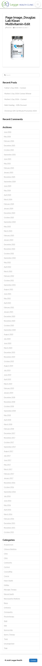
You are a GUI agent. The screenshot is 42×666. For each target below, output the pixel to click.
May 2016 (7, 505)
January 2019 (8, 393)
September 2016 (10, 492)
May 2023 (7, 226)
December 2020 (9, 316)
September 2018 (10, 411)
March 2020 (8, 348)
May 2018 (7, 415)
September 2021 (10, 285)
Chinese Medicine (10, 549)
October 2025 (9, 150)
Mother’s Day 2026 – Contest (15, 99)
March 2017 (8, 469)
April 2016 (7, 510)
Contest (7, 567)
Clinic (6, 558)
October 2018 (9, 406)
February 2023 (9, 235)
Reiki (5, 621)
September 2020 (10, 330)
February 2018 (9, 429)
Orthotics (7, 607)
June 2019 (7, 375)
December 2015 (9, 523)
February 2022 (9, 276)
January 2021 (8, 312)
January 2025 (8, 172)
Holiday (6, 585)
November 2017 (9, 438)
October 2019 (9, 361)
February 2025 (9, 168)
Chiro (6, 554)
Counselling (8, 572)
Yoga (5, 648)
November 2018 (9, 402)
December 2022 (9, 244)
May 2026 (7, 136)
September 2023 (10, 222)
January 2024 (8, 208)
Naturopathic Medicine (12, 599)
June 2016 (7, 501)
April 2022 (7, 267)
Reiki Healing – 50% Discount (15, 105)
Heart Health (8, 581)
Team (6, 639)
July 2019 (7, 370)
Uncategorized (9, 644)
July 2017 (7, 456)
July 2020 (7, 339)
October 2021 (9, 280)
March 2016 (8, 514)
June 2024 (7, 186)
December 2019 (9, 352)
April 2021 (7, 303)
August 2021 (8, 289)
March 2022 (8, 271)
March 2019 (8, 384)
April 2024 (7, 195)
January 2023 (8, 240)
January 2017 (8, 478)
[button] (37, 4)
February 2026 (9, 141)
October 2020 (9, 325)
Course (6, 576)
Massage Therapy (10, 589)
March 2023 (8, 231)
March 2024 (8, 199)
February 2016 (9, 519)
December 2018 (9, 397)
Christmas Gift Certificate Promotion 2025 (20, 111)
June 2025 (7, 159)
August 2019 (8, 366)
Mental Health (9, 594)
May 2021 (7, 298)
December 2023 (9, 213)
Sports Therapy (9, 634)
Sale (5, 626)
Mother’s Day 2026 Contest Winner (17, 94)
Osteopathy (8, 612)
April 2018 (7, 420)
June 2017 (7, 460)
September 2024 (10, 181)
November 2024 (9, 177)
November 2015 (9, 528)
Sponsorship (8, 630)
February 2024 (9, 204)
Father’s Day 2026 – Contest (15, 88)
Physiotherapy (9, 616)
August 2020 (8, 334)
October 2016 (9, 487)
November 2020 (9, 321)
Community (8, 563)
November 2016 (9, 483)
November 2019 (9, 357)
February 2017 (9, 474)
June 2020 (7, 343)
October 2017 (9, 442)
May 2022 (7, 262)
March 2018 (8, 424)
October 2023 (9, 217)
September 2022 (10, 258)
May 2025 (7, 163)
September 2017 (10, 447)
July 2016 (7, 496)
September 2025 (10, 154)
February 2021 (9, 307)
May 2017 (7, 465)
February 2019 (9, 388)
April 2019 (7, 379)
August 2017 (8, 451)
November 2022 (9, 249)
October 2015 (9, 532)
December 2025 (9, 145)
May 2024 (7, 190)
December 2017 (9, 433)
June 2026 (7, 132)
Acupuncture (8, 544)
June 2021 (7, 294)
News (6, 603)
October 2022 (9, 253)
